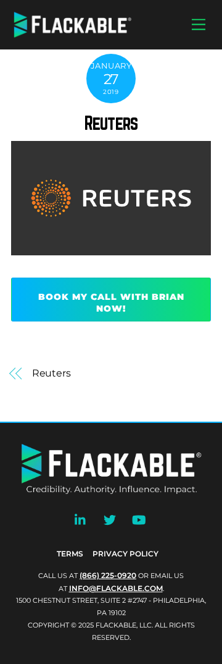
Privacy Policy (125, 553)
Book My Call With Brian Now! (111, 302)
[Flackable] (72, 35)
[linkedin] (80, 519)
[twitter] (109, 519)
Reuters (111, 123)
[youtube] (138, 519)
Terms (70, 553)
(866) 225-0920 (108, 575)
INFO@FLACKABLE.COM (116, 588)
